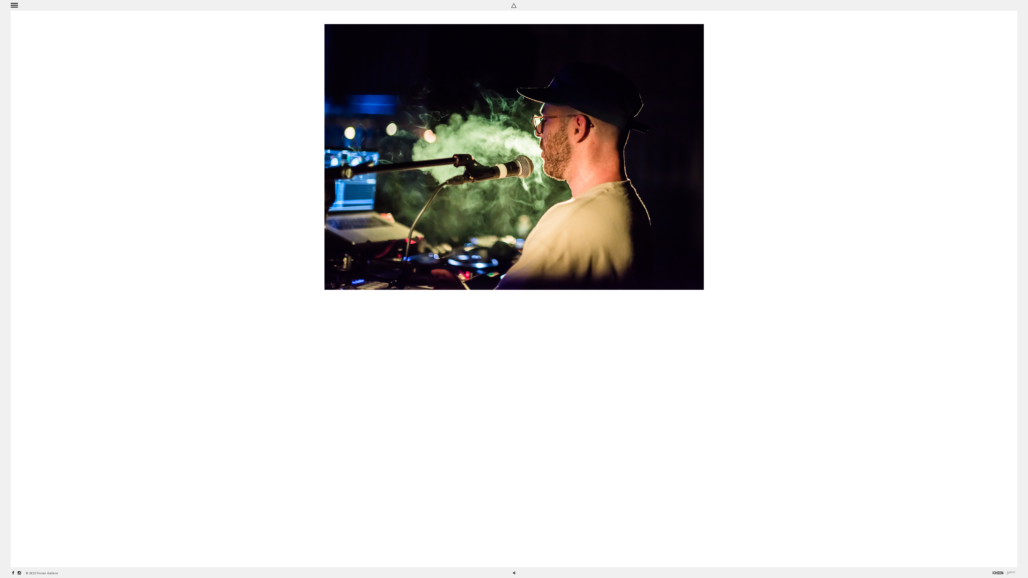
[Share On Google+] (539, 558)
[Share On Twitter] (523, 558)
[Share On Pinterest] (531, 558)
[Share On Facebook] (516, 558)
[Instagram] (19, 573)
